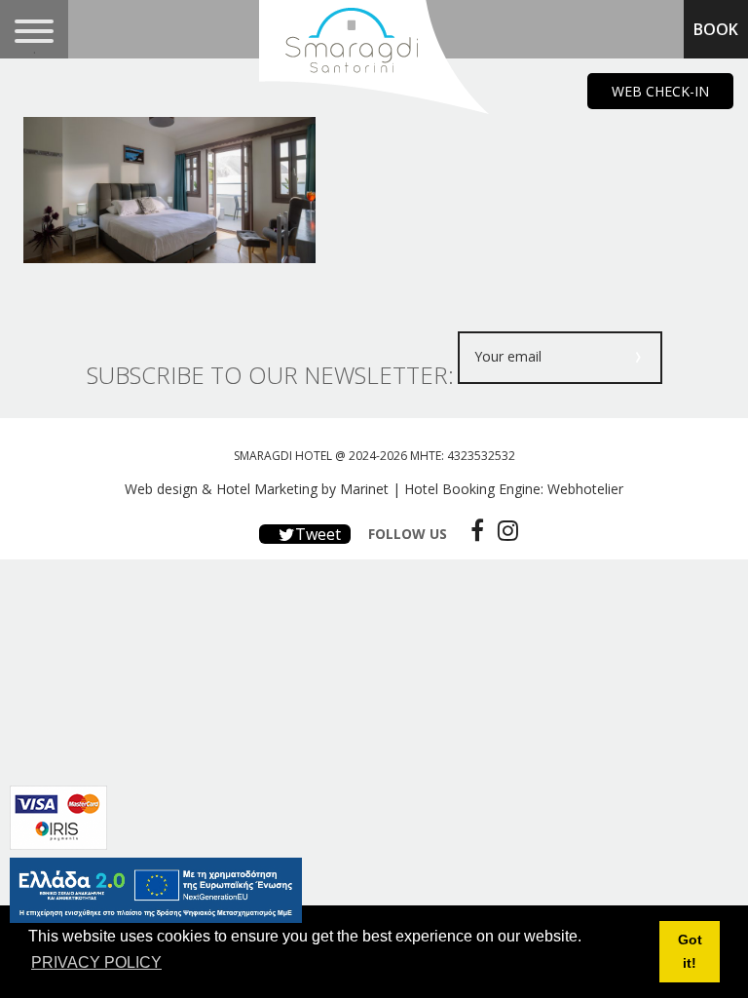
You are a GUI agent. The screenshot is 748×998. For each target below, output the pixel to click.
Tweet (316, 534)
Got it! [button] (690, 951)
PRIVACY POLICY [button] (96, 962)
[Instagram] (503, 530)
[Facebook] (472, 530)
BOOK (715, 29)
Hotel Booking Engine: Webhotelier (513, 489)
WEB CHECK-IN (660, 91)
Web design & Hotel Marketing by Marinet (257, 489)
